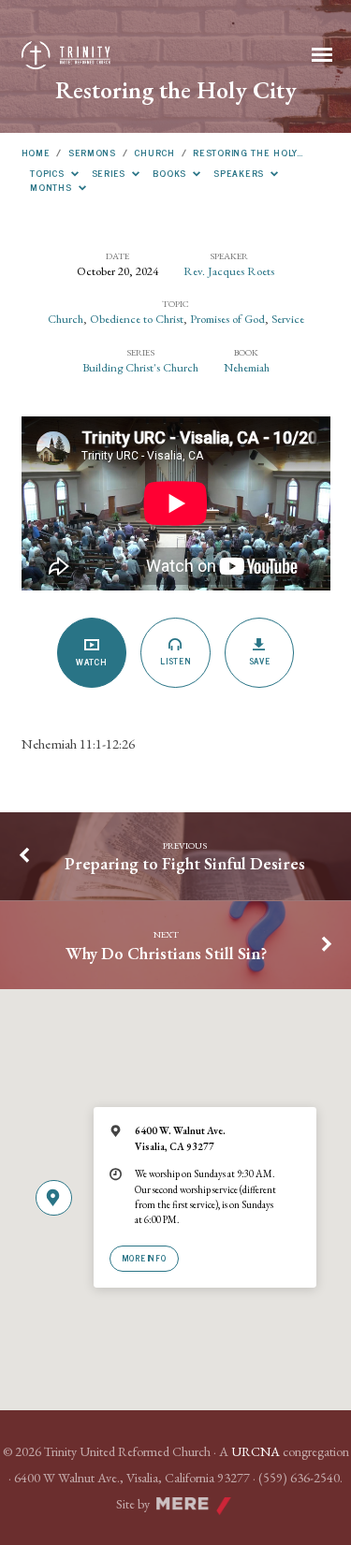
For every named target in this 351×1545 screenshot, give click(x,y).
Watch (91, 661)
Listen (175, 660)
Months (52, 187)
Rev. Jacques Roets (228, 271)
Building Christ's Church (140, 367)
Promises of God (227, 319)
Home (36, 152)
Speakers (240, 173)
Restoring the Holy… (248, 152)
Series (110, 173)
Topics (48, 173)
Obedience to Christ (136, 319)
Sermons (92, 152)
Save (260, 660)
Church (154, 152)
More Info (145, 1257)
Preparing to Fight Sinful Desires (185, 863)
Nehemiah (247, 367)
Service (287, 319)
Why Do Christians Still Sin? (166, 953)
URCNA (255, 1451)
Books (171, 173)
